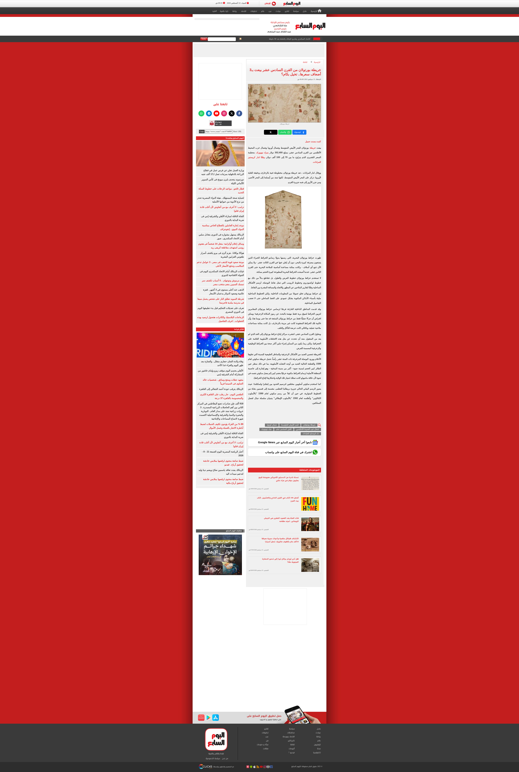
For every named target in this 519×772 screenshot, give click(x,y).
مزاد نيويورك (266, 429)
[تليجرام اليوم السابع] (209, 113)
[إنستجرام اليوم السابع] (224, 113)
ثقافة (305, 62)
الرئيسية (317, 62)
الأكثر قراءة (239, 329)
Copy (202, 131)
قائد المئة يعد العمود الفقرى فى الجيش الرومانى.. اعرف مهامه (281, 519)
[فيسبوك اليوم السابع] (239, 113)
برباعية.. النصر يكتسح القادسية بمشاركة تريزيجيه (291, 39)
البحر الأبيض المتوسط (290, 425)
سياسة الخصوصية (213, 758)
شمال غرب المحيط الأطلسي (307, 429)
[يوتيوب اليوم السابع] (216, 113)
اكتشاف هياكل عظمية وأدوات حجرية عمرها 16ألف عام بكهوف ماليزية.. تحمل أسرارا (280, 540)
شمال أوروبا (272, 425)
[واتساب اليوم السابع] (201, 113)
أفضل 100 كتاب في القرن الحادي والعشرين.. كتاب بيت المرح (278, 499)
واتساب (283, 132)
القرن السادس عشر (284, 429)
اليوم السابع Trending (235, 138)
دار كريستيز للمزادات (311, 433)
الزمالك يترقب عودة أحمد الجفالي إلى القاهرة (221, 389)
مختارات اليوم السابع (234, 531)
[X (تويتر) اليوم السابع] (232, 113)
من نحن (225, 758)
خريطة (312, 148)
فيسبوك (297, 132)
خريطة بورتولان (309, 425)
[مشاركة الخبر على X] (270, 132)
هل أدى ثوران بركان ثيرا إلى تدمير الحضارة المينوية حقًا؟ (280, 560)
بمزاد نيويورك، (262, 152)
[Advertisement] (259, 684)
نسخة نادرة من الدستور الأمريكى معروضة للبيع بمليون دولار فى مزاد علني (279, 479)
